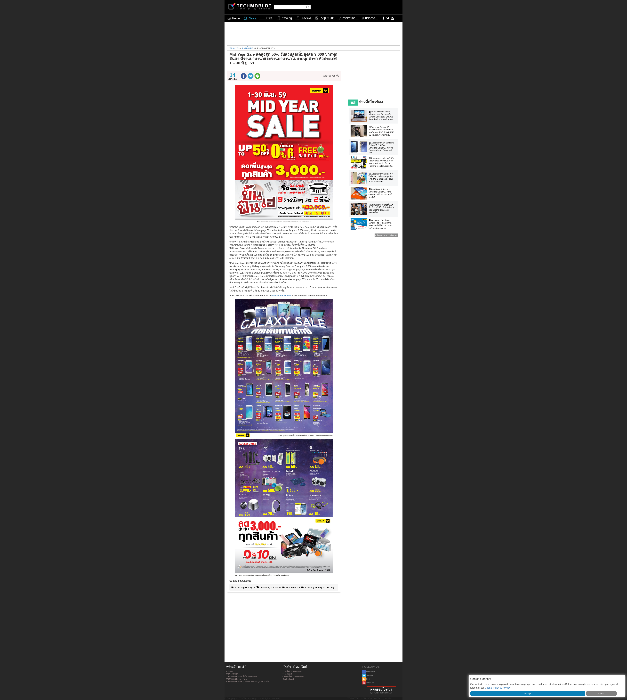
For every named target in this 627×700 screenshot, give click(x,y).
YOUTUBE (370, 682)
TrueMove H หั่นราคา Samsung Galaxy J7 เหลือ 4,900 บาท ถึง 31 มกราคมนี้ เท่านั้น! (380, 193)
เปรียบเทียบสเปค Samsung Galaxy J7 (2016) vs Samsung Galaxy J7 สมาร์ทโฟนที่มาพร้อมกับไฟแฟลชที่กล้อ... (381, 148)
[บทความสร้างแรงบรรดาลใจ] (348, 17)
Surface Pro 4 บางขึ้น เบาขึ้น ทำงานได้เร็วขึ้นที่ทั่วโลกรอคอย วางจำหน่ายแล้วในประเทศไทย (381, 209)
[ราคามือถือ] (266, 18)
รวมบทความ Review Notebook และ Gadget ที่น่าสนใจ (247, 682)
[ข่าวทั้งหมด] (250, 18)
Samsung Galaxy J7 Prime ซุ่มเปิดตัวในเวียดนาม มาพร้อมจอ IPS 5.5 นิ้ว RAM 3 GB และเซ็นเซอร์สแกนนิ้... (381, 131)
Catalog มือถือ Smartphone (293, 676)
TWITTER (369, 675)
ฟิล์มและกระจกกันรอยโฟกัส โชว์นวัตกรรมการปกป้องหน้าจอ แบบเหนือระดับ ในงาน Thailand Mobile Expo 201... (381, 162)
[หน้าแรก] (233, 18)
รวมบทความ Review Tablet (236, 679)
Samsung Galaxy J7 (270, 587)
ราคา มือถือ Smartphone (292, 671)
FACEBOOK (370, 672)
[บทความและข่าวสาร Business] (369, 17)
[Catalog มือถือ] (285, 18)
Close (601, 693)
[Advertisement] (313, 33)
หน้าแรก (229, 671)
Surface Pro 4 (292, 587)
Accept (527, 693)
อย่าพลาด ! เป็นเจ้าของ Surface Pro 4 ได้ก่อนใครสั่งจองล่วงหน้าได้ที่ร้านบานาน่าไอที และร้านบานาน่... (381, 224)
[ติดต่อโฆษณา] (381, 690)
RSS (368, 679)
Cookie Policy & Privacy (498, 687)
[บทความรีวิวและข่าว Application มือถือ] (324, 18)
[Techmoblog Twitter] (387, 18)
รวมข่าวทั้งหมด (232, 674)
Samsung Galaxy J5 (245, 587)
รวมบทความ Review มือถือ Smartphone (241, 676)
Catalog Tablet (288, 679)
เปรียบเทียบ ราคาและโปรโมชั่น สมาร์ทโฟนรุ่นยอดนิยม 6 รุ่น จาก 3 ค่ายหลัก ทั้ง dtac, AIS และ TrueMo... (381, 178)
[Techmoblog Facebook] (383, 18)
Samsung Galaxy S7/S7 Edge (319, 587)
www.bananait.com (281, 295)
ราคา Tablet (287, 674)
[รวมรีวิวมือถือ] (303, 18)
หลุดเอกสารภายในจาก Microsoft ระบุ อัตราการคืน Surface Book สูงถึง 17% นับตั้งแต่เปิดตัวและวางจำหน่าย (381, 116)
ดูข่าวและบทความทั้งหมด (386, 235)
